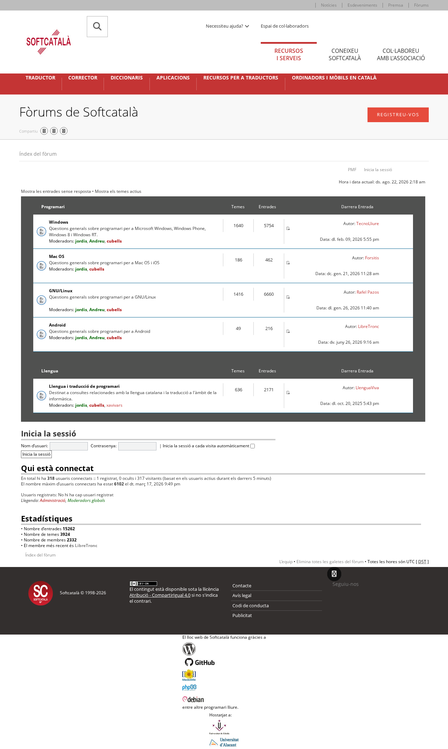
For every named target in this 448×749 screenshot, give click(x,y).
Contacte (241, 585)
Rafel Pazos (368, 292)
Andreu (97, 241)
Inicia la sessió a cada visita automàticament (206, 446)
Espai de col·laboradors (285, 26)
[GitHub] (224, 662)
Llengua (49, 371)
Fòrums (421, 5)
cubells (114, 241)
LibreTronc (368, 326)
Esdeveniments (362, 5)
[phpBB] (224, 687)
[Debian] (224, 699)
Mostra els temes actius (118, 191)
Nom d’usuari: (34, 446)
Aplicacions (173, 78)
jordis (81, 241)
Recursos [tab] (288, 54)
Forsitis (372, 258)
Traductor (40, 78)
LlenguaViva (367, 388)
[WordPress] (224, 649)
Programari (53, 207)
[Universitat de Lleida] (224, 727)
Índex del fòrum (38, 153)
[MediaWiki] (224, 675)
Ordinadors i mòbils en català (334, 78)
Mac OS (56, 256)
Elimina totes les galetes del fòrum (330, 562)
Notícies (329, 5)
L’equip (286, 562)
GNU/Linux (60, 291)
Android (57, 325)
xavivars (114, 405)
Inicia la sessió (378, 170)
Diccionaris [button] (127, 78)
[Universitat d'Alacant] (224, 741)
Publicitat (242, 615)
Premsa (395, 5)
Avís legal (241, 595)
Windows (58, 222)
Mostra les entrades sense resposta (56, 191)
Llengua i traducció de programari (84, 386)
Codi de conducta (250, 605)
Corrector (82, 78)
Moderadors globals (86, 500)
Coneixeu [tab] (345, 54)
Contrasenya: (104, 446)
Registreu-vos (398, 114)
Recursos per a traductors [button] (240, 78)
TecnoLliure (367, 223)
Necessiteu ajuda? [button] (225, 26)
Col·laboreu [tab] (401, 54)
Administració (52, 500)
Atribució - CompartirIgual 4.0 (160, 595)
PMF (352, 170)
